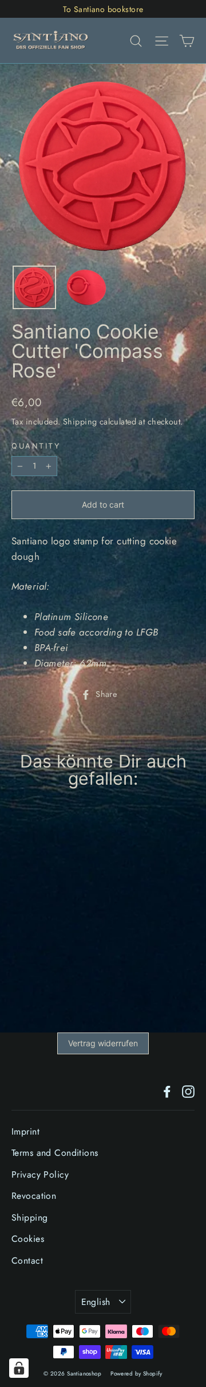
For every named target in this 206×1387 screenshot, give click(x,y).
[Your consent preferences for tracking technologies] (19, 1368)
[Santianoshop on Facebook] (167, 1090)
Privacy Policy (40, 1174)
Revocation (33, 1195)
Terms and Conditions (54, 1152)
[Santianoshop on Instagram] (188, 1090)
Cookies (27, 1238)
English (95, 1301)
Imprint (25, 1131)
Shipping (80, 421)
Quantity (35, 446)
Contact (27, 1260)
